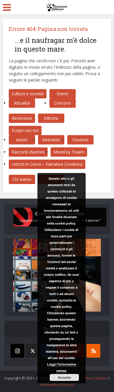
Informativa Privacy (56, 384)
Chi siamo (22, 179)
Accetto (64, 377)
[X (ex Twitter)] (32, 351)
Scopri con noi (25, 130)
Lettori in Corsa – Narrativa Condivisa (47, 164)
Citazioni (80, 139)
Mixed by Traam (68, 152)
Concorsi (62, 103)
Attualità (22, 103)
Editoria (51, 118)
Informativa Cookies (89, 378)
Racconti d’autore (28, 152)
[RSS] (93, 351)
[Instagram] (17, 351)
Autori (21, 139)
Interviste (51, 139)
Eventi (62, 93)
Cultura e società (28, 93)
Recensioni (22, 118)
